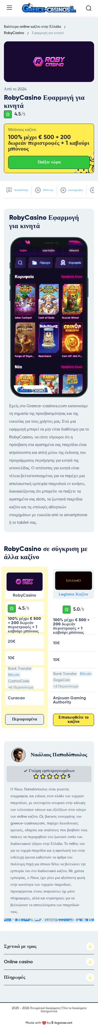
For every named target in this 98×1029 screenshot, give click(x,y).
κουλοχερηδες (75, 190)
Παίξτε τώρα (49, 162)
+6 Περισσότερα (20, 687)
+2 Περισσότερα (65, 686)
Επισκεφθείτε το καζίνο (74, 720)
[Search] (88, 8)
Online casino (18, 962)
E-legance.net (61, 1023)
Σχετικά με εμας (20, 946)
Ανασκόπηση (20, 190)
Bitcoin (14, 675)
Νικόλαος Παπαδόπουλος (59, 755)
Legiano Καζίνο (73, 594)
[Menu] (9, 7)
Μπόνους (47, 190)
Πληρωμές (14, 977)
